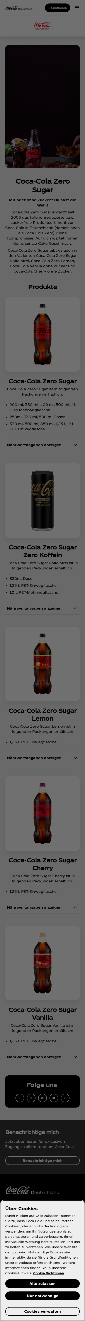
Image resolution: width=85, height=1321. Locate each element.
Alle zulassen (42, 1283)
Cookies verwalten (42, 1311)
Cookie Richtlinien (48, 1273)
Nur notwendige (42, 1296)
